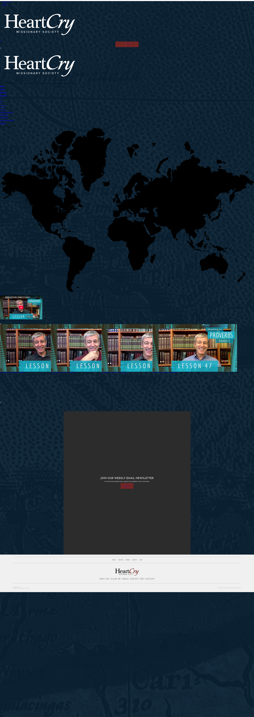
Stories (4, 4)
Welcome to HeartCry (7, 1)
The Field (5, 2)
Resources (5, 5)
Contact (134, 560)
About (114, 560)
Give (1, 40)
